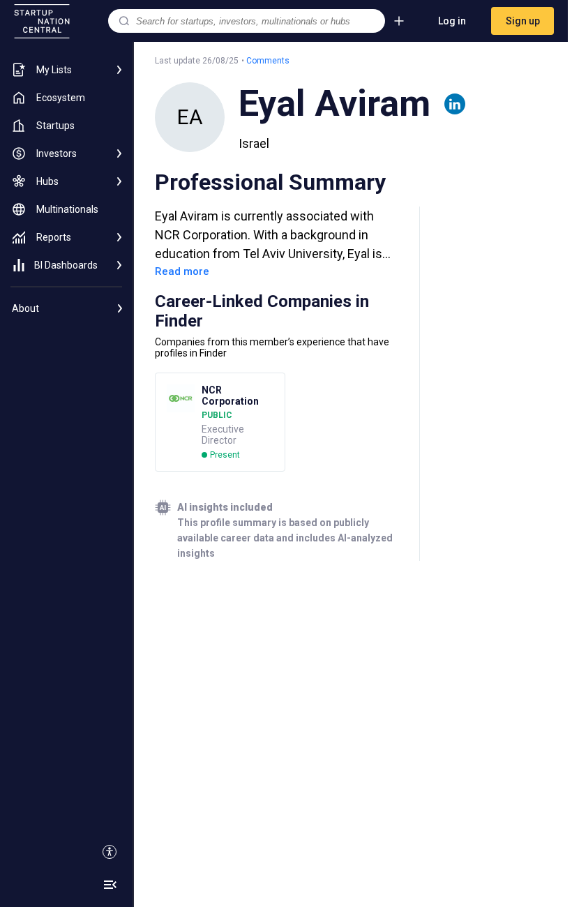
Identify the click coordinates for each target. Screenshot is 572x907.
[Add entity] (399, 21)
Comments (267, 61)
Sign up (523, 21)
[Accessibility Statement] (109, 851)
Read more (182, 271)
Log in (452, 21)
